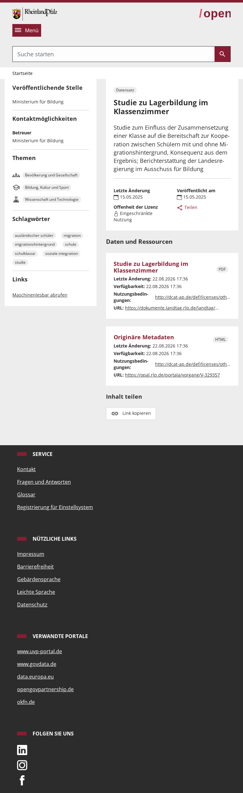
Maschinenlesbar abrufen (39, 295)
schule (70, 244)
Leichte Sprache (36, 591)
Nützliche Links (54, 538)
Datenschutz (32, 604)
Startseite (22, 73)
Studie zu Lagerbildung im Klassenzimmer (151, 267)
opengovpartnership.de (45, 689)
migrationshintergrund (35, 244)
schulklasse (25, 253)
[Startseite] (34, 13)
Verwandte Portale (59, 636)
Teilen (190, 207)
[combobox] (114, 54)
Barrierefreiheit (35, 566)
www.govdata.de (36, 664)
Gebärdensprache (38, 579)
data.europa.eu (35, 676)
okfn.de (26, 701)
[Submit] (222, 54)
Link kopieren (136, 413)
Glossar (26, 494)
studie (20, 262)
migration (72, 235)
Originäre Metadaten (144, 337)
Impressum (30, 553)
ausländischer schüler (34, 235)
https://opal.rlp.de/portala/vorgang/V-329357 (172, 375)
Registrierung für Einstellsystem (55, 507)
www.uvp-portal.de (39, 651)
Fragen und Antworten (44, 481)
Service (42, 454)
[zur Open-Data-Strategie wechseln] (215, 13)
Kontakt (26, 469)
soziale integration (61, 253)
